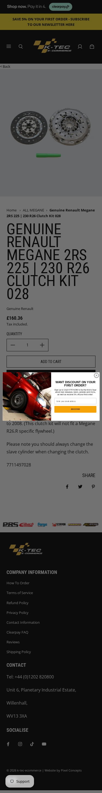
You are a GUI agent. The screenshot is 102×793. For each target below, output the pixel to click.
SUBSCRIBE (75, 409)
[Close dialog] (96, 375)
